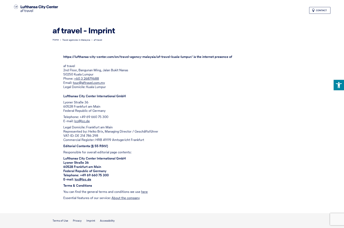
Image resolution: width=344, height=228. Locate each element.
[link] (339, 85)
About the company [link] (125, 197)
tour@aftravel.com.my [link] (89, 82)
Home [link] (56, 39)
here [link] (144, 191)
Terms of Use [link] (60, 221)
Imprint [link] (90, 221)
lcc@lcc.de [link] (82, 121)
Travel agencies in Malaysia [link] (76, 40)
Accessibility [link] (107, 221)
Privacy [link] (77, 221)
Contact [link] (321, 10)
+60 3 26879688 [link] (86, 78)
